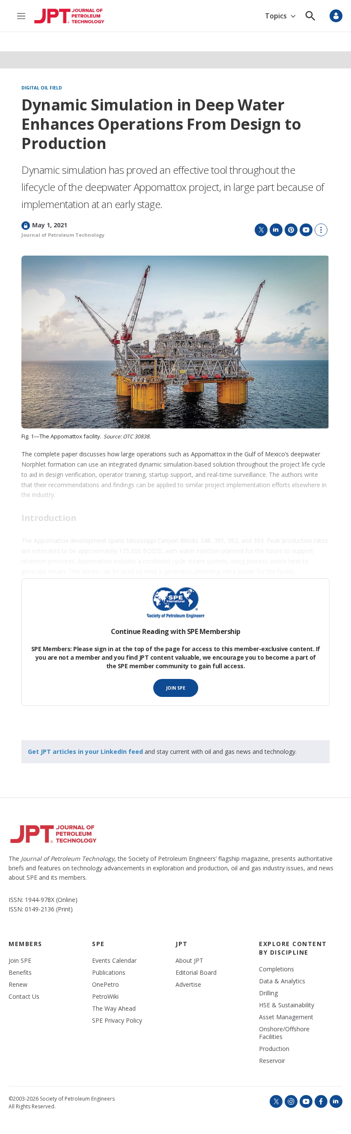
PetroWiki (105, 996)
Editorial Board (196, 972)
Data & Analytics (282, 981)
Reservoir (272, 1061)
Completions (276, 969)
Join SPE (175, 688)
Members (25, 944)
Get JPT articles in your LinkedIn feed (85, 751)
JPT (182, 944)
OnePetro (105, 984)
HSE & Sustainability (286, 1005)
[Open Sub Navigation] (293, 16)
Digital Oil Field (41, 88)
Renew (18, 984)
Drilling (268, 993)
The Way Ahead (114, 1008)
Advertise (188, 984)
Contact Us (24, 996)
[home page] (69, 16)
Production (274, 1049)
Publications (108, 972)
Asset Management (286, 1017)
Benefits (20, 972)
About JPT (189, 960)
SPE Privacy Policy (117, 1020)
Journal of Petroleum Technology (62, 235)
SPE (98, 944)
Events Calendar (114, 960)
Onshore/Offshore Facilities (284, 1033)
